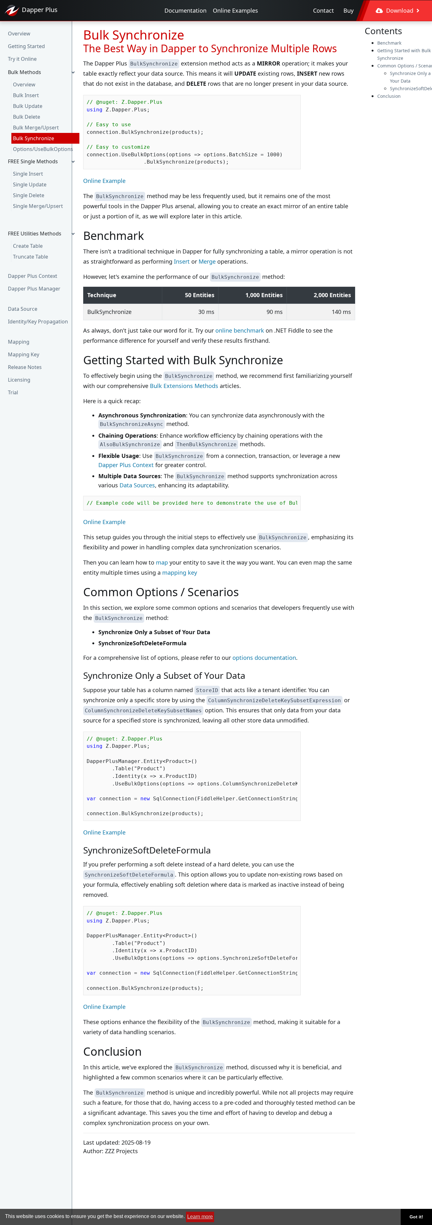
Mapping (18, 341)
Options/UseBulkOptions (43, 149)
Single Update (29, 184)
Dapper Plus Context (32, 275)
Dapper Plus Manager (34, 288)
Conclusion (389, 96)
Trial (13, 392)
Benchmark (389, 43)
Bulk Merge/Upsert (36, 127)
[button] (42, 72)
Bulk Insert (26, 95)
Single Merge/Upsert (38, 206)
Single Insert (28, 173)
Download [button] (400, 10)
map (162, 562)
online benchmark (239, 330)
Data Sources (137, 485)
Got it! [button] (416, 1216)
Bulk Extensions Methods (184, 386)
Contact (323, 10)
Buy (348, 10)
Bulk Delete (26, 116)
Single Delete (28, 195)
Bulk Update (27, 106)
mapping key (179, 572)
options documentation (264, 657)
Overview (19, 33)
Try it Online (22, 58)
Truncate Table (30, 256)
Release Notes (25, 367)
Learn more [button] (200, 1216)
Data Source (22, 308)
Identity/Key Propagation (38, 321)
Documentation (185, 10)
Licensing (19, 379)
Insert (182, 261)
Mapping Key (23, 354)
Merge (207, 261)
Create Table (28, 245)
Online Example (104, 180)
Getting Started (26, 46)
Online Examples (235, 10)
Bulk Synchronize (33, 138)
